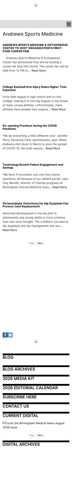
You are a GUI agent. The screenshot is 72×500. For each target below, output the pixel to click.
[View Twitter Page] (10, 335)
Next (40, 243)
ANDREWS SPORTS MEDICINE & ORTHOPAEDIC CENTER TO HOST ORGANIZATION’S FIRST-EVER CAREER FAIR (35, 48)
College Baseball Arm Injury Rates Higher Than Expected (35, 88)
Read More (39, 70)
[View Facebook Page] (5, 335)
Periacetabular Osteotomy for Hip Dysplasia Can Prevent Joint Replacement (36, 205)
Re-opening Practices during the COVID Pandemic (30, 127)
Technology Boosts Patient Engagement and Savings (33, 166)
